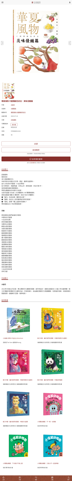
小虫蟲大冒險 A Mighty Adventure (13, 338)
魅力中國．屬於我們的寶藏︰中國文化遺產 (15, 422)
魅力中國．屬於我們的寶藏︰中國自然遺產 (49, 380)
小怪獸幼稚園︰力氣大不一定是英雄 (47, 463)
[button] (70, 43)
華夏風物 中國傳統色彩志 (18, 112)
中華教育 (13, 108)
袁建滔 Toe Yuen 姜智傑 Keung (12, 342)
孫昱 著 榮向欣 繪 (42, 426)
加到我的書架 (36, 159)
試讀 (36, 143)
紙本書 (14, 125)
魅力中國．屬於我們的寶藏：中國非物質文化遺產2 (52, 338)
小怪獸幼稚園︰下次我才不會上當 (13, 463)
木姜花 (13, 105)
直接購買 (36, 150)
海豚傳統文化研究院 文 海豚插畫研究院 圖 (49, 342)
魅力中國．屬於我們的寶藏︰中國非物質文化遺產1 (18, 380)
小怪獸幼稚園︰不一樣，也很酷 (46, 422)
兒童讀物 (13, 120)
